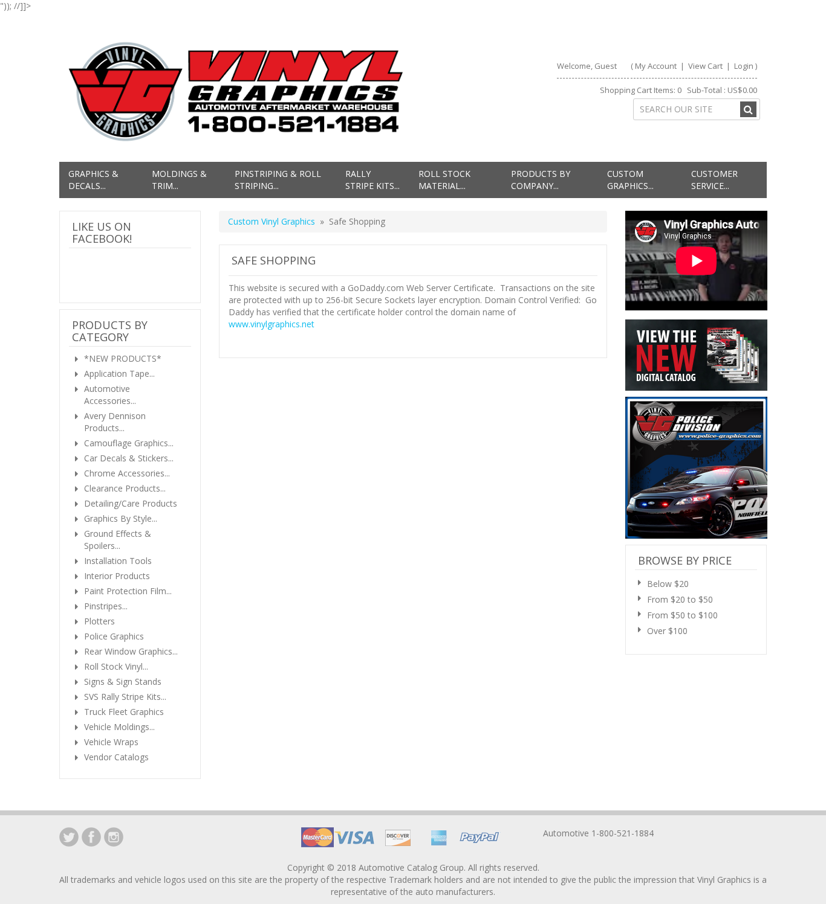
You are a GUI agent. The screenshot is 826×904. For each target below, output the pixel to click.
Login (743, 65)
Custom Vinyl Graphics (271, 221)
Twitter (69, 837)
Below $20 (668, 583)
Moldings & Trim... (179, 179)
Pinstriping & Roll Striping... (278, 179)
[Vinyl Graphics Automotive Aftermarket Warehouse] (235, 91)
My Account (656, 65)
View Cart (706, 65)
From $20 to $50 (680, 599)
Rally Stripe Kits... (372, 179)
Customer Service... (714, 179)
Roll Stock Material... (444, 179)
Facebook (91, 837)
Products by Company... (540, 179)
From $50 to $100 (682, 615)
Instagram (113, 837)
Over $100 (667, 630)
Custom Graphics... (630, 179)
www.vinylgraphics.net (271, 324)
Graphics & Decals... (93, 179)
